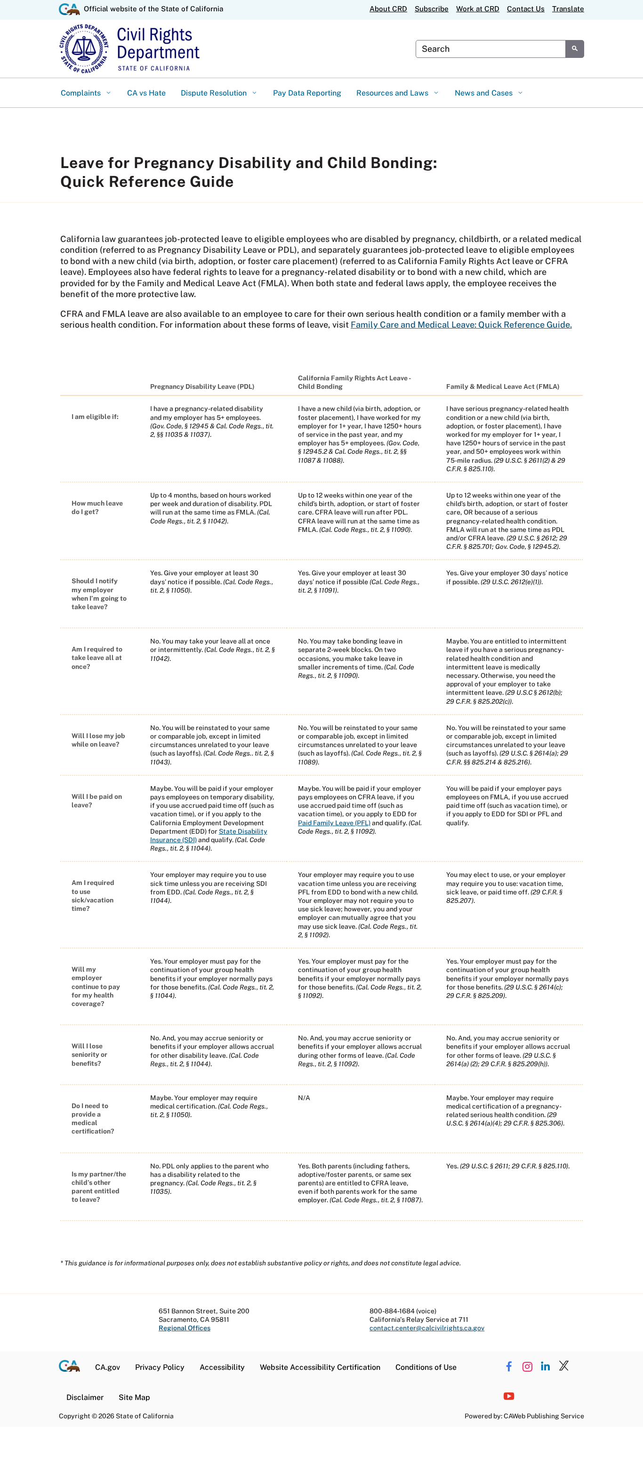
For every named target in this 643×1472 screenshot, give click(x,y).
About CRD (388, 9)
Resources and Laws (393, 92)
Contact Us (526, 9)
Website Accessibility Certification (320, 1367)
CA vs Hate (146, 92)
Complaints (82, 92)
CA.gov (107, 1367)
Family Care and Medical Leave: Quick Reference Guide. (461, 325)
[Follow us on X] (564, 1366)
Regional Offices (184, 1328)
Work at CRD (477, 9)
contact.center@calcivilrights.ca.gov (427, 1328)
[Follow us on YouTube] (508, 1396)
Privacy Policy (160, 1367)
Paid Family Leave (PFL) (334, 823)
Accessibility (222, 1367)
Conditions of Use (426, 1367)
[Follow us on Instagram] (527, 1366)
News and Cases (484, 92)
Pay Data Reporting (307, 92)
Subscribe (432, 9)
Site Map (134, 1397)
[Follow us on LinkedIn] (545, 1366)
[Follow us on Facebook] (508, 1366)
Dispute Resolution (215, 92)
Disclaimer (85, 1397)
